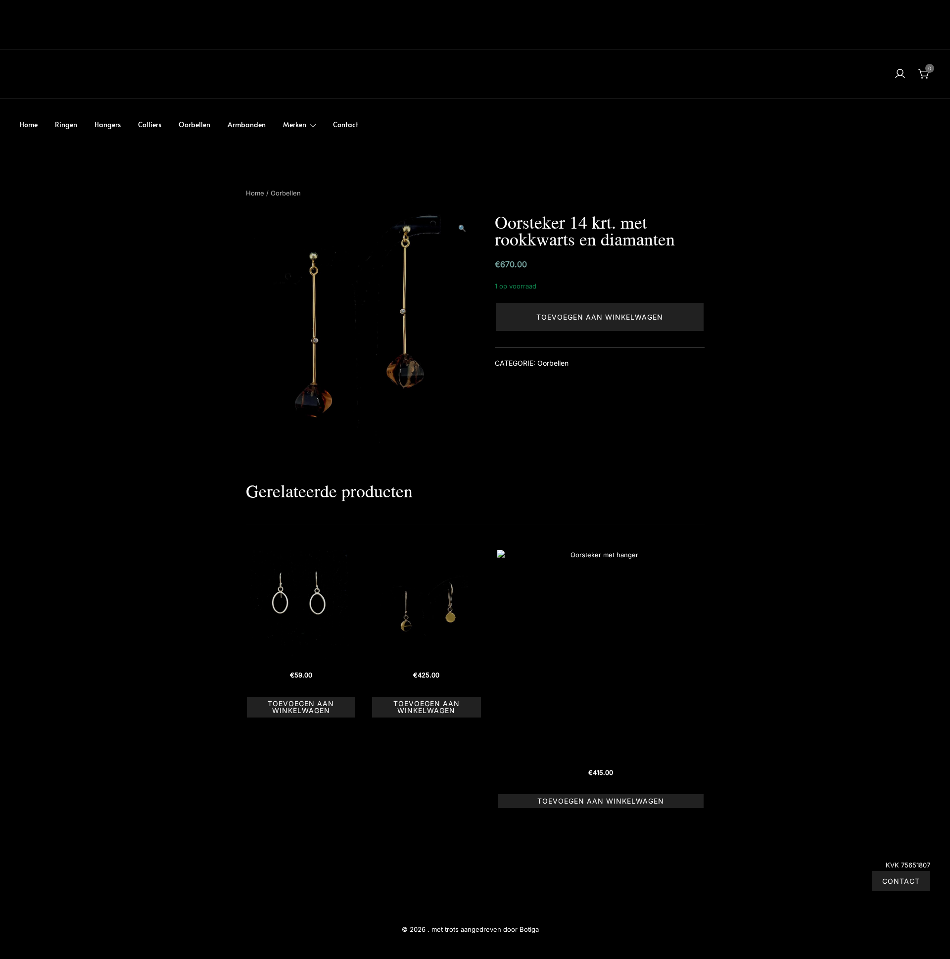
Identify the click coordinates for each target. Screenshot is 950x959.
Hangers (108, 124)
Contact (345, 124)
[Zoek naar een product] (26, 74)
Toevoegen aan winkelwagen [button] (301, 707)
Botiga (529, 929)
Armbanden (247, 124)
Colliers (149, 124)
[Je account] (900, 74)
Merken (294, 124)
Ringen (66, 124)
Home (29, 124)
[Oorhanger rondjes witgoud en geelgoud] (426, 605)
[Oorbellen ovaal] (301, 605)
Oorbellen (194, 124)
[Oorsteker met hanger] (601, 654)
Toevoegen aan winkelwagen (599, 317)
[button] (462, 228)
